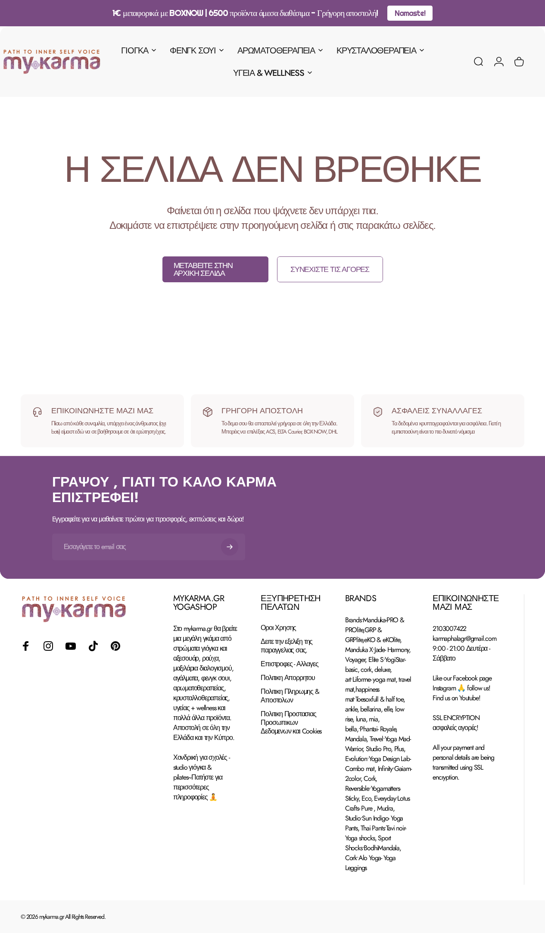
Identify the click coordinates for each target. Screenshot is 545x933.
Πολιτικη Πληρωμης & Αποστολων (290, 696)
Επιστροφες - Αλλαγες (289, 664)
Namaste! (410, 13)
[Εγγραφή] (229, 546)
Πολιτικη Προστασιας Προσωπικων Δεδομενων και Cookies (291, 723)
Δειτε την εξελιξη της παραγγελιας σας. (286, 646)
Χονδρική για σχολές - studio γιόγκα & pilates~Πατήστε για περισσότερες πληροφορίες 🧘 (201, 777)
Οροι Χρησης (278, 628)
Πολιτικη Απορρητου (288, 678)
